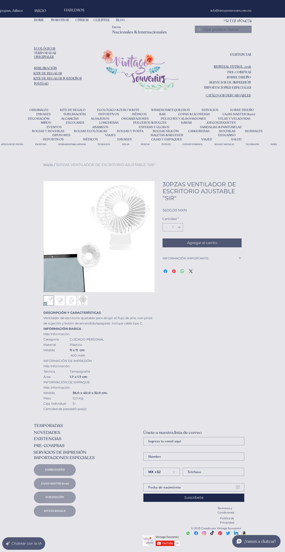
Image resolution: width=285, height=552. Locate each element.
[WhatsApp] (188, 533)
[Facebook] (196, 533)
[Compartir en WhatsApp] (182, 271)
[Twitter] (228, 533)
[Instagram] (204, 533)
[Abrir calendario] (238, 487)
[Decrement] (166, 227)
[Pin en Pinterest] (174, 271)
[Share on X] (190, 271)
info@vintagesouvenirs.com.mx (231, 11)
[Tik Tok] (212, 533)
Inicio (48, 165)
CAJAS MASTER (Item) (55, 483)
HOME (39, 20)
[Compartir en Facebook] (165, 271)
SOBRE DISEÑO (55, 470)
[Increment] (179, 227)
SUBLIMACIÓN (54, 497)
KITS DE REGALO (55, 511)
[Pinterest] (220, 533)
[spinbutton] (173, 227)
